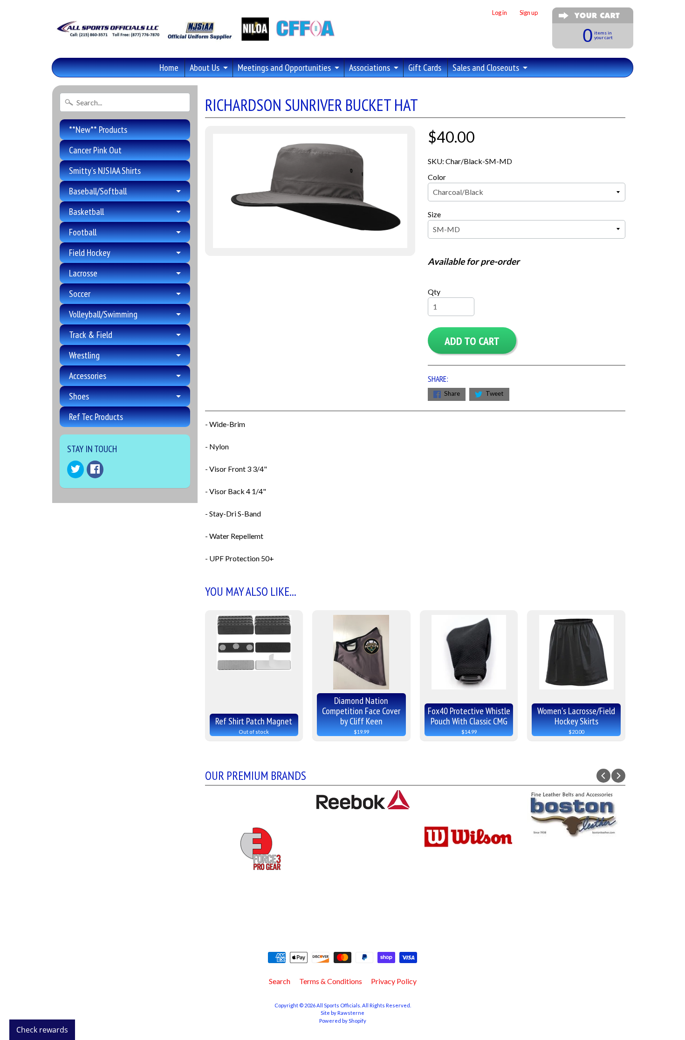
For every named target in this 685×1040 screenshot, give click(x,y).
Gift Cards (424, 68)
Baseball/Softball (98, 191)
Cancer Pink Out (95, 150)
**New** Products (98, 130)
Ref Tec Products (96, 417)
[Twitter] (75, 469)
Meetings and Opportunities (284, 68)
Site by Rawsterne (342, 1013)
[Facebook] (95, 469)
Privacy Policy (394, 981)
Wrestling (84, 355)
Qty (434, 291)
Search (279, 981)
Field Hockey (89, 253)
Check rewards (42, 1030)
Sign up (529, 13)
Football (82, 232)
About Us (204, 68)
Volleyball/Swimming (103, 314)
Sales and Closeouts (485, 68)
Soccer (79, 294)
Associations (369, 68)
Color (437, 176)
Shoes (79, 396)
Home (168, 68)
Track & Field (90, 335)
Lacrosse (83, 273)
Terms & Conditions (330, 981)
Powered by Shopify (342, 1021)
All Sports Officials (338, 1005)
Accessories (87, 376)
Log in (499, 13)
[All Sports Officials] (194, 35)
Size (434, 214)
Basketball (86, 212)
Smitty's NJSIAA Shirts (105, 171)
